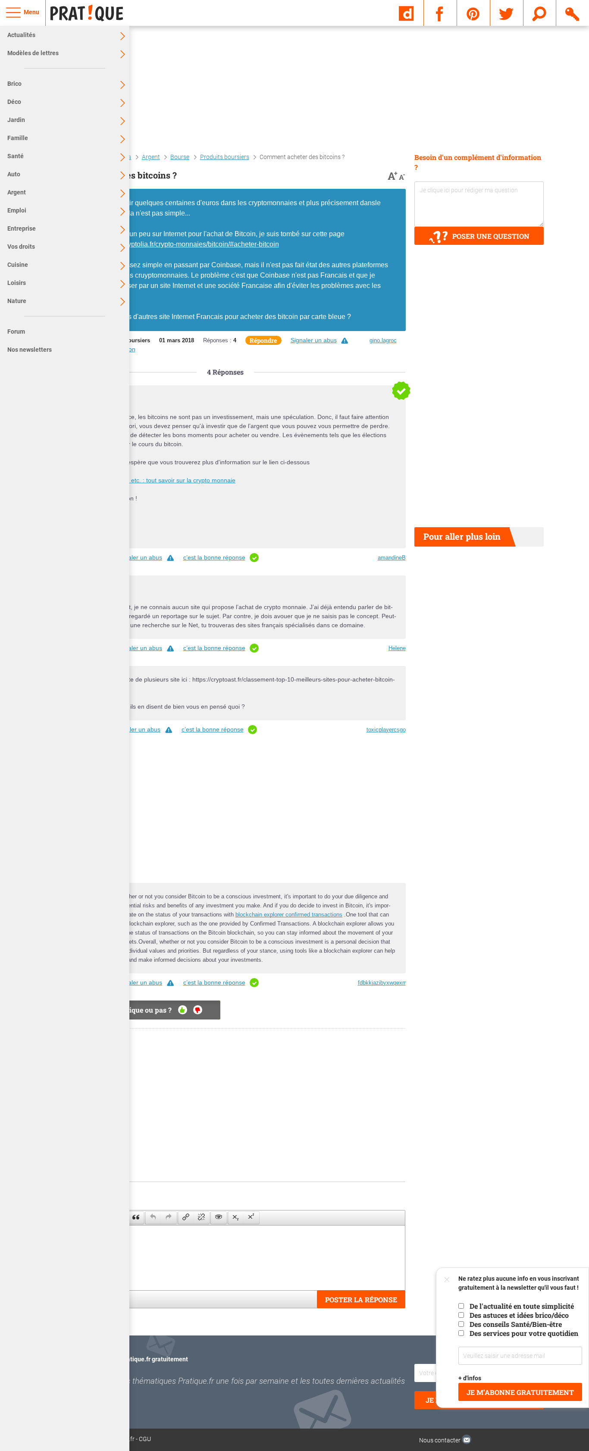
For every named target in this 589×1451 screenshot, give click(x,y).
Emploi (16, 210)
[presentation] (136, 1218)
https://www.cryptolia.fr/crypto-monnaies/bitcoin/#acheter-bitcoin (182, 244)
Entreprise (21, 228)
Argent (16, 192)
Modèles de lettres (33, 53)
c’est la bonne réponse (214, 557)
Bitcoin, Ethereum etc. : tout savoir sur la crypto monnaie (158, 480)
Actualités (21, 34)
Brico (14, 83)
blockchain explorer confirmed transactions (288, 914)
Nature (16, 300)
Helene (397, 648)
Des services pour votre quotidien (524, 1333)
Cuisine (17, 264)
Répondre (263, 340)
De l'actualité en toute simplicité (522, 1305)
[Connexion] (573, 12)
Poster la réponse (361, 1299)
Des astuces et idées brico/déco (519, 1315)
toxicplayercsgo (386, 729)
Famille (17, 137)
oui (182, 1009)
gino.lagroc (383, 340)
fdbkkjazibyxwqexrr (382, 982)
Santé (15, 156)
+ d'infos (469, 1378)
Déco (14, 101)
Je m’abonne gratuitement (520, 1392)
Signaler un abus (314, 340)
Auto (13, 174)
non (197, 1009)
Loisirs (16, 282)
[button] (136, 1217)
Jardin (16, 119)
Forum (16, 331)
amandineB (392, 557)
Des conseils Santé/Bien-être (516, 1324)
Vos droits (21, 246)
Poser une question (490, 236)
